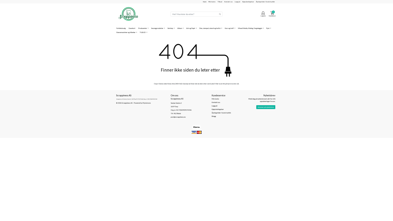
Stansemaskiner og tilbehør (126, 32)
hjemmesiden (231, 84)
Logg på (237, 2)
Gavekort (132, 28)
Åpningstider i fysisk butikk (265, 2)
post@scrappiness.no (178, 117)
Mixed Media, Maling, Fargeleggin (250, 28)
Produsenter (142, 28)
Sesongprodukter (157, 28)
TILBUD (143, 32)
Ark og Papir (190, 28)
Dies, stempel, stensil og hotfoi (210, 28)
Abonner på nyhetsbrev (266, 107)
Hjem (204, 2)
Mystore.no (147, 103)
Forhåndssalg (121, 28)
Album (179, 28)
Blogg (214, 116)
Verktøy (170, 28)
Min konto (212, 2)
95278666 (177, 113)
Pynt (268, 28)
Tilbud (220, 2)
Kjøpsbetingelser (248, 2)
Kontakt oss (228, 2)
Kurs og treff (229, 28)
